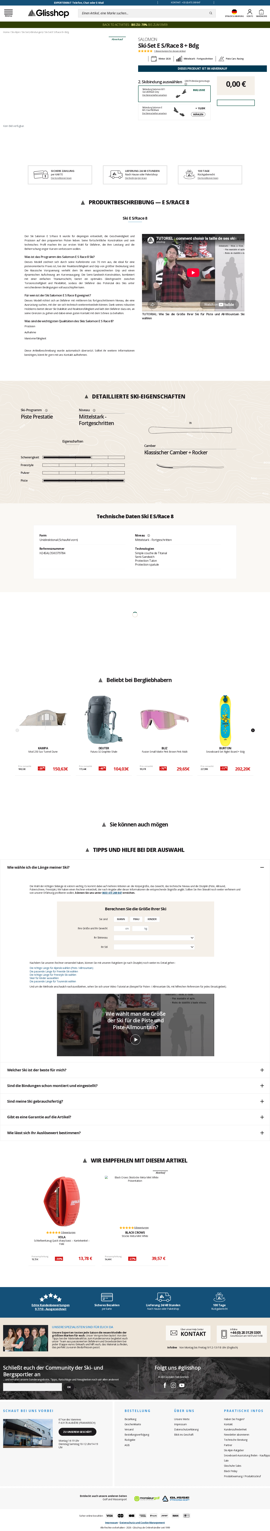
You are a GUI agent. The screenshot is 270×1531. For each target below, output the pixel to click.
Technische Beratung (235, 1439)
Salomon (147, 39)
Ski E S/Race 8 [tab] (135, 218)
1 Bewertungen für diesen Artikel (170, 51)
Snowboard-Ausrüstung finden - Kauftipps (247, 1455)
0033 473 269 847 (112, 892)
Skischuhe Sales (232, 1465)
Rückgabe (130, 1439)
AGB (127, 1445)
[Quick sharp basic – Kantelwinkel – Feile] (61, 1201)
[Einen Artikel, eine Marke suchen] (210, 13)
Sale (226, 1460)
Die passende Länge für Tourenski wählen (53, 981)
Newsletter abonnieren (236, 1434)
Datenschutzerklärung (186, 1429)
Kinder (152, 919)
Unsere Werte (181, 1419)
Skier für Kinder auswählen (44, 978)
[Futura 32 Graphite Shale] (104, 721)
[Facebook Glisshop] (165, 1385)
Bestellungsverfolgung (137, 1434)
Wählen (198, 114)
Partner (228, 1445)
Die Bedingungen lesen (136, 178)
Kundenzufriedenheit (235, 1429)
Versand (129, 1429)
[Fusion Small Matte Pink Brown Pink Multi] (164, 721)
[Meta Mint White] (135, 1199)
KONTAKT (193, 1334)
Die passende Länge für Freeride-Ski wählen (54, 971)
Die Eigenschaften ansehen (154, 95)
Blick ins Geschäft (183, 1434)
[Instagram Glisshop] (173, 1385)
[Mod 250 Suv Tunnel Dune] (43, 721)
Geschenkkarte (133, 1424)
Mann (121, 919)
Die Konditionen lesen (61, 178)
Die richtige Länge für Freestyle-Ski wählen (53, 974)
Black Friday (230, 1471)
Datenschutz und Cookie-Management (142, 1522)
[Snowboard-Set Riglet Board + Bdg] (225, 721)
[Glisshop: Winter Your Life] (48, 13)
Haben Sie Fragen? (234, 1419)
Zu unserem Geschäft (77, 1432)
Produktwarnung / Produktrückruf (242, 1476)
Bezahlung (130, 1419)
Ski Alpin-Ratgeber (234, 1450)
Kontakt (228, 1424)
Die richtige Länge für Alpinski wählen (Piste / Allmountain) (61, 968)
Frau (136, 919)
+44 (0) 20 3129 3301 (245, 1332)
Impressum (180, 1424)
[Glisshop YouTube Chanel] (181, 1385)
